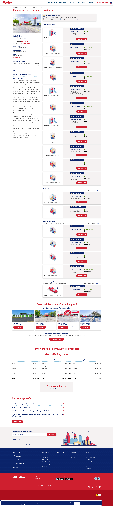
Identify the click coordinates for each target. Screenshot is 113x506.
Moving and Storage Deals (22, 74)
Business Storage (45, 459)
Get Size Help (98, 26)
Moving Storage (45, 457)
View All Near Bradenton (56, 339)
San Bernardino (15, 444)
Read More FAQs (17, 421)
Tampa (31, 443)
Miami (23, 443)
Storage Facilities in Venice (80, 335)
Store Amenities (18, 70)
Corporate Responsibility (90, 457)
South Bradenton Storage (68, 335)
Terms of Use (37, 478)
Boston (39, 441)
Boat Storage (44, 466)
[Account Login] (111, 3)
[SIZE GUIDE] (74, 2)
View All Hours (16, 57)
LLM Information (89, 468)
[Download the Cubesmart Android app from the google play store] (69, 479)
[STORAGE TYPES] (66, 2)
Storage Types (45, 452)
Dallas (42, 443)
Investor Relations (89, 455)
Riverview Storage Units (57, 335)
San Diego (26, 444)
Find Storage (51, 434)
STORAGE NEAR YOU (52, 2)
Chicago (34, 443)
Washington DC (15, 443)
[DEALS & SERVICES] (86, 2)
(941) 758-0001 (27, 43)
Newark (35, 441)
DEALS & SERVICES (81, 2)
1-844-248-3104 (53, 389)
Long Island (25, 441)
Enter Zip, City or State (18, 434)
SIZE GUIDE (72, 2)
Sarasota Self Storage (32, 335)
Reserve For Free (82, 39)
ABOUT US (91, 2)
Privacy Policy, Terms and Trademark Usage (43, 481)
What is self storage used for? (22, 407)
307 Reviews (24, 38)
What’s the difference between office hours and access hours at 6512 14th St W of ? (37, 415)
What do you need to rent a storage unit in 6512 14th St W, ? (35, 411)
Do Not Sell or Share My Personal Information (43, 485)
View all (34, 444)
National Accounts (89, 464)
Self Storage (44, 455)
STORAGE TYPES (62, 2)
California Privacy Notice (39, 483)
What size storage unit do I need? (23, 404)
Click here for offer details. (16, 498)
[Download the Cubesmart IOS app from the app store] (60, 479)
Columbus (31, 441)
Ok (77, 503)
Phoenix (30, 444)
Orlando (27, 443)
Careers (87, 466)
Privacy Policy (22, 504)
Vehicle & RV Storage (46, 464)
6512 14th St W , (18, 35)
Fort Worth (47, 443)
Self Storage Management (91, 461)
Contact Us (62, 389)
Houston (38, 443)
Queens (21, 441)
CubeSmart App (60, 455)
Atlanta (20, 443)
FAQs (72, 455)
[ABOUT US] (94, 2)
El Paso (42, 441)
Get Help (73, 452)
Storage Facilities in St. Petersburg (44, 335)
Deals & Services (61, 452)
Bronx (13, 441)
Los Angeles (21, 444)
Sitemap (36, 476)
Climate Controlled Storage (47, 461)
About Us (88, 452)
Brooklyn (17, 441)
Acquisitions (88, 459)
